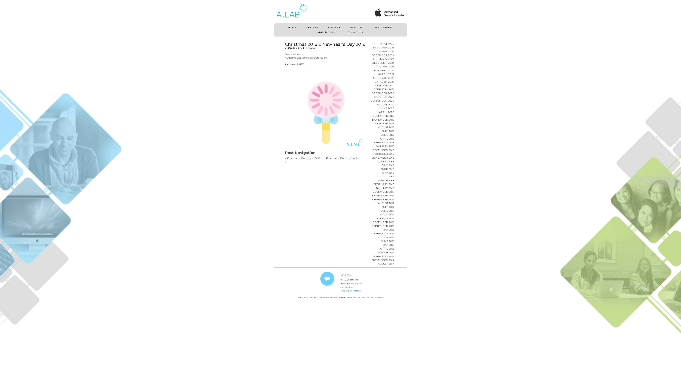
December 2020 (383, 93)
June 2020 (387, 108)
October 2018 (384, 153)
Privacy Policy (377, 297)
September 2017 (383, 199)
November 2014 (383, 260)
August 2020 (385, 104)
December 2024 (383, 55)
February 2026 (383, 47)
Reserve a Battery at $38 (303, 158)
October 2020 (384, 96)
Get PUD (334, 27)
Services (356, 27)
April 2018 (387, 176)
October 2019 (384, 123)
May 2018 (388, 172)
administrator (308, 48)
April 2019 (387, 138)
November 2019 (383, 119)
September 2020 (382, 100)
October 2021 (384, 85)
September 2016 (383, 226)
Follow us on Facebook (350, 291)
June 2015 (387, 241)
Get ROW (312, 27)
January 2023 (384, 66)
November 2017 (383, 195)
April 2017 (387, 214)
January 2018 (385, 188)
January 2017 (385, 218)
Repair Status (382, 27)
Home (292, 27)
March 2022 (385, 74)
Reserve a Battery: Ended (343, 158)
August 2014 (386, 263)
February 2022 (383, 77)
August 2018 (386, 161)
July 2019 (388, 131)
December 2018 (383, 150)
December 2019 (383, 115)
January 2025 (384, 51)
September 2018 (383, 157)
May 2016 (388, 229)
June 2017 (387, 210)
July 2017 (388, 207)
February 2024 (383, 58)
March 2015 (386, 252)
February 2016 (384, 233)
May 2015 (388, 244)
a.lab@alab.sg (346, 287)
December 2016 (383, 222)
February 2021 (384, 89)
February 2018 (383, 184)
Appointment (327, 32)
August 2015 (386, 237)
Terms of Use (363, 297)
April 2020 (386, 112)
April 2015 (387, 248)
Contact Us (355, 32)
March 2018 (386, 180)
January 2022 (384, 81)
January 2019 (385, 146)
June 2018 (387, 169)
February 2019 (384, 142)
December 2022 (383, 70)
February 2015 (384, 256)
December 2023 (383, 62)
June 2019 (387, 134)
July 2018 (388, 165)
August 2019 (386, 127)
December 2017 (383, 191)
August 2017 (386, 203)
